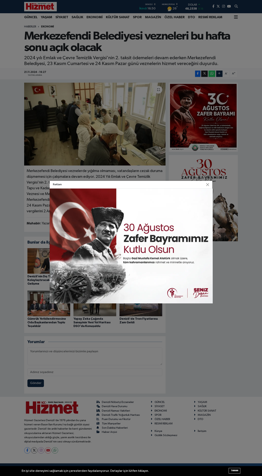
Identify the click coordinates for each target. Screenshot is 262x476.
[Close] (208, 184)
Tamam (234, 470)
